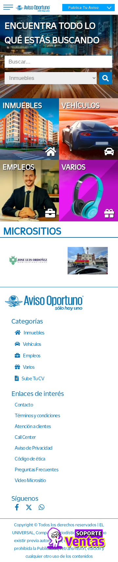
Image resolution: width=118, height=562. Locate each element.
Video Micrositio (30, 480)
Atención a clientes (33, 426)
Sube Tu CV (32, 378)
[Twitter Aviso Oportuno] (29, 508)
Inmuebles (33, 332)
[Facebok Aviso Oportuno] (17, 508)
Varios (28, 366)
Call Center (25, 437)
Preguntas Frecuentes (36, 469)
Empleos (31, 355)
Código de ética (30, 458)
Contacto (24, 404)
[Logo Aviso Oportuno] (33, 9)
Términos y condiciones (37, 415)
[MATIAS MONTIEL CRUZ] (87, 260)
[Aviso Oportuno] (44, 308)
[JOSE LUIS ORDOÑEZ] (28, 260)
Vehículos (31, 344)
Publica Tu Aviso (83, 7)
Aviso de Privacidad (33, 447)
